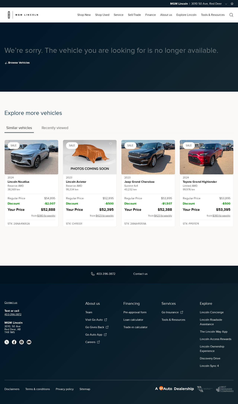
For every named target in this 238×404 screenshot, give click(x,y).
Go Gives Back (94, 327)
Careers (90, 342)
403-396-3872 (12, 314)
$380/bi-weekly (46, 215)
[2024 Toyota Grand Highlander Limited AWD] (206, 157)
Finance (150, 15)
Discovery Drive (210, 358)
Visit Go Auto (94, 319)
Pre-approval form (135, 312)
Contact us (10, 302)
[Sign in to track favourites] (53, 144)
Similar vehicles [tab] (19, 128)
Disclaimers (11, 389)
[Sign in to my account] (232, 3)
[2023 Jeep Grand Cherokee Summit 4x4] (148, 157)
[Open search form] (231, 15)
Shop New (84, 15)
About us (166, 15)
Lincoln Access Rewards (215, 339)
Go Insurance (170, 312)
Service (118, 15)
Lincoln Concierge (212, 312)
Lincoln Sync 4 (209, 366)
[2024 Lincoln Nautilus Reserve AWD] (31, 157)
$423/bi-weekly (105, 215)
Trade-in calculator (135, 327)
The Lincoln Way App (213, 331)
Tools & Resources (213, 15)
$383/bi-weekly (221, 215)
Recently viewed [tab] (55, 128)
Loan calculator (133, 319)
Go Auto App (93, 334)
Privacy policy (65, 389)
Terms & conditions (37, 389)
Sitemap (85, 389)
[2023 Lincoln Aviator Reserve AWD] (90, 157)
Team (88, 312)
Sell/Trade (134, 15)
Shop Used (102, 15)
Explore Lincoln (186, 15)
